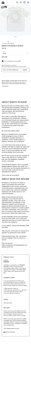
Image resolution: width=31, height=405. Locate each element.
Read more (5, 86)
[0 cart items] (24, 2)
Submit (25, 70)
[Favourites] (21, 2)
